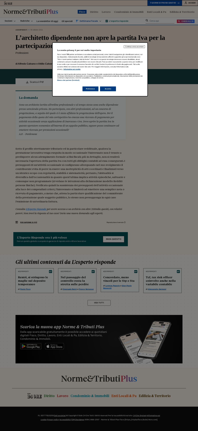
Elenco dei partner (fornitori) (68, 80)
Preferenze (90, 89)
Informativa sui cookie (71, 69)
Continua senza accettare (134, 46)
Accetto (108, 89)
